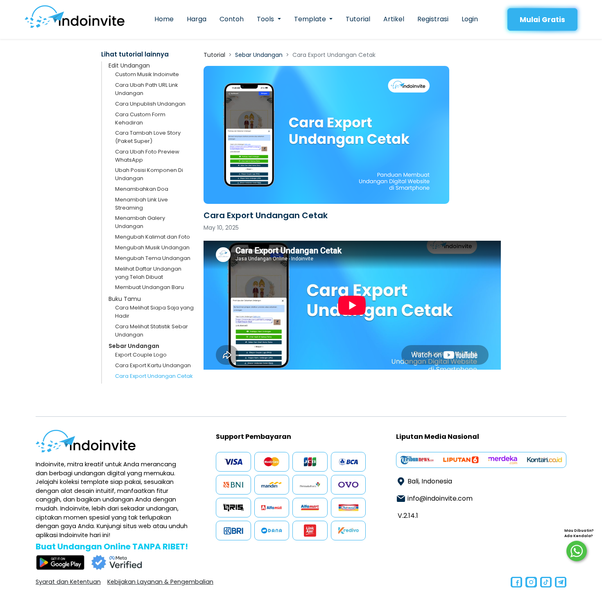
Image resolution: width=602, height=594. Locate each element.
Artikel (393, 19)
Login (470, 19)
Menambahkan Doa (141, 189)
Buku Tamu (125, 299)
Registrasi (432, 19)
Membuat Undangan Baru (149, 287)
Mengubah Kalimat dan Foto (152, 237)
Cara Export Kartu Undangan (153, 365)
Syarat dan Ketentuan (68, 582)
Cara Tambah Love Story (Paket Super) (148, 137)
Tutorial (358, 19)
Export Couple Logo (141, 355)
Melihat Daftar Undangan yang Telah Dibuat (148, 273)
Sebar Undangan (134, 346)
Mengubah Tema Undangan (152, 258)
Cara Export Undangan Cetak (154, 376)
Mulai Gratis (542, 20)
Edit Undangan (129, 65)
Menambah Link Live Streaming (141, 204)
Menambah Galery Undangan (140, 222)
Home (164, 19)
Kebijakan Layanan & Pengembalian (160, 582)
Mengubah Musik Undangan (152, 247)
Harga (196, 19)
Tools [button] (266, 19)
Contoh (232, 19)
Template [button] (311, 19)
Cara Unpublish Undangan (150, 104)
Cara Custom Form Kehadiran (140, 118)
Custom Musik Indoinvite (147, 74)
